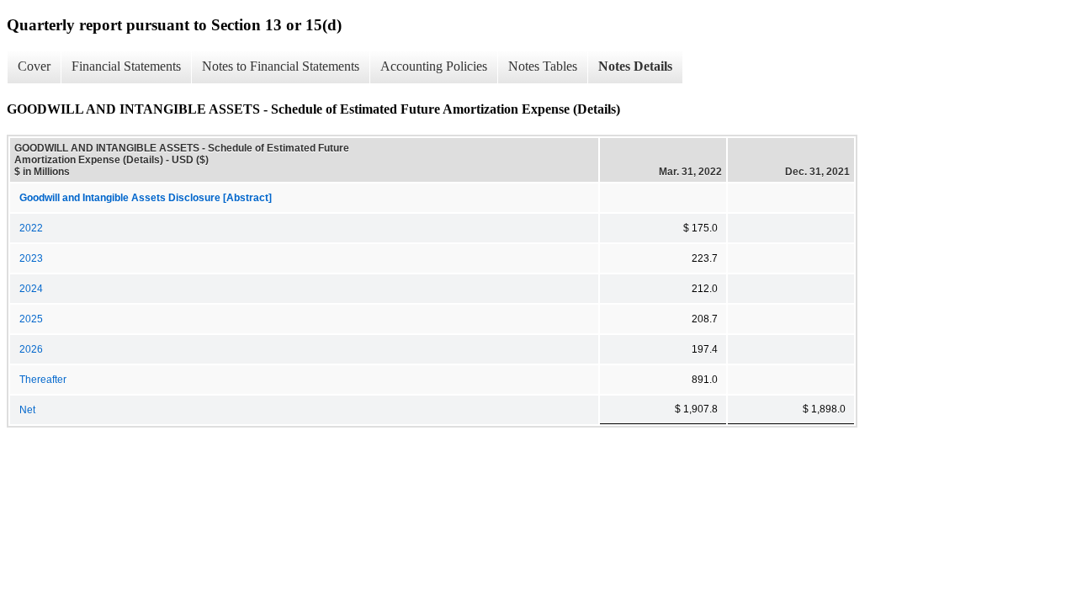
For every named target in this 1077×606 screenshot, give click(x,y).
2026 (31, 349)
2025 (31, 319)
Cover (34, 66)
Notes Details (635, 66)
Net (27, 410)
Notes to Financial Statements (280, 66)
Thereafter (42, 380)
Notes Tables (542, 66)
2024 (31, 289)
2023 (31, 258)
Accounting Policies (433, 66)
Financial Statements (126, 66)
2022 (31, 228)
